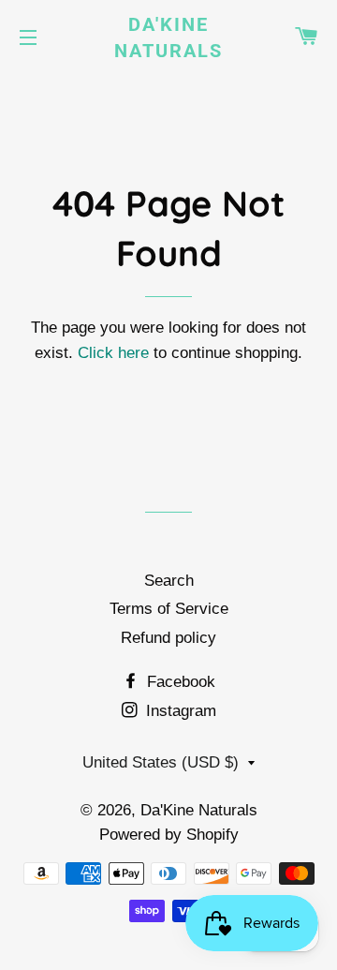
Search (169, 580)
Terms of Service (169, 609)
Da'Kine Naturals (168, 37)
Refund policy (168, 638)
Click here (113, 353)
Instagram (178, 711)
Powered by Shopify (169, 834)
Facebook (178, 682)
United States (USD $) (160, 762)
